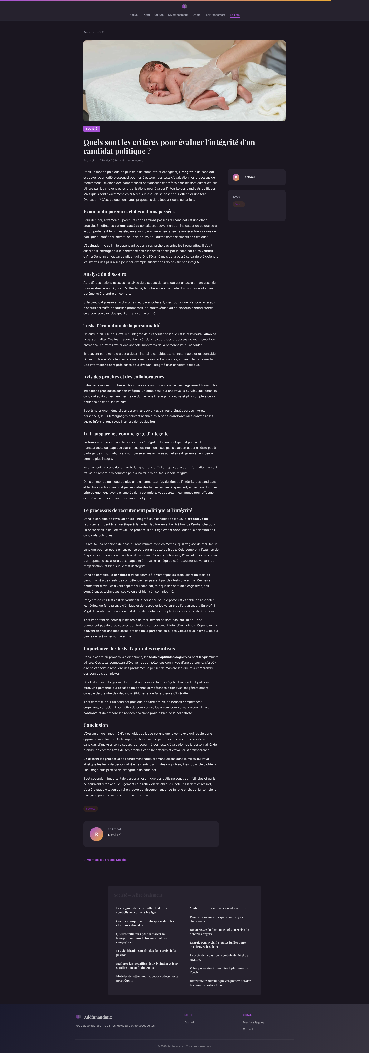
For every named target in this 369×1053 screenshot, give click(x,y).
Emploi (196, 14)
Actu (147, 14)
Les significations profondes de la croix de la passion (146, 953)
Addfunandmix (98, 1017)
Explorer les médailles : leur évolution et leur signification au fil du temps (147, 965)
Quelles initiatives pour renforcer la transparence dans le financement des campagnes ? (141, 938)
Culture (159, 14)
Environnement (215, 14)
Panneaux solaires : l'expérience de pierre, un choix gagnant (220, 919)
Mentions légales (253, 1022)
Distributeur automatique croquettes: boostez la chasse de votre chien (220, 983)
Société (235, 14)
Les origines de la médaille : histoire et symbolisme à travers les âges (142, 910)
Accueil (134, 14)
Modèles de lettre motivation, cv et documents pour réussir (147, 978)
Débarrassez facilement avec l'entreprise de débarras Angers (219, 932)
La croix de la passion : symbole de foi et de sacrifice (219, 957)
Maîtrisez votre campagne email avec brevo (219, 908)
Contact (248, 1029)
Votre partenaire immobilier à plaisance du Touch (219, 970)
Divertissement (178, 14)
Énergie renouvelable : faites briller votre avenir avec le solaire (218, 944)
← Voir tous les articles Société (105, 859)
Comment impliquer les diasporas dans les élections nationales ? (145, 923)
